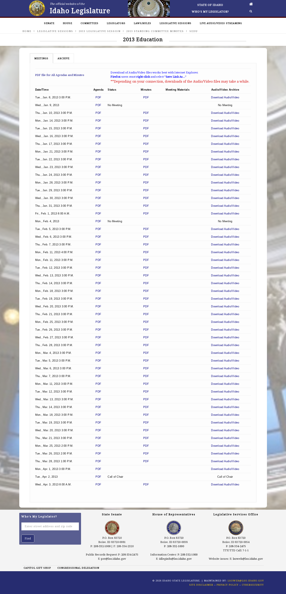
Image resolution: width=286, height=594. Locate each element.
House (67, 23)
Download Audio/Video (225, 97)
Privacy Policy (227, 584)
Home (26, 31)
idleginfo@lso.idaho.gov (175, 559)
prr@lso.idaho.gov (113, 559)
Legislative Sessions (175, 23)
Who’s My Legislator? (210, 11)
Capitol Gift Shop (37, 567)
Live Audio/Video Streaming (221, 23)
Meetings (41, 58)
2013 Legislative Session (100, 31)
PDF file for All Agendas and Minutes (59, 75)
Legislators (116, 23)
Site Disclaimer (201, 584)
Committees (89, 23)
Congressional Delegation (78, 567)
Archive (64, 58)
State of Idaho (210, 5)
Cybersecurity (253, 584)
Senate (49, 23)
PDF (98, 97)
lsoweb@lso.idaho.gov (248, 559)
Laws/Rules (142, 23)
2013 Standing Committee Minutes (155, 31)
